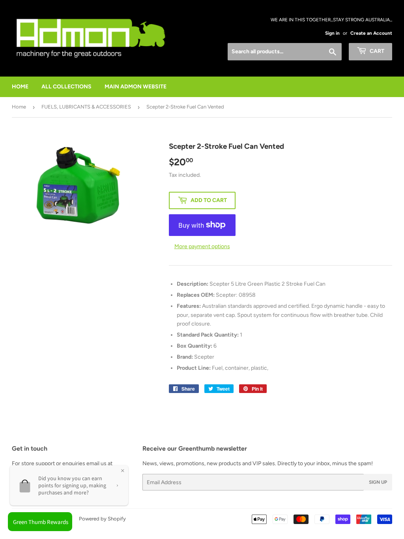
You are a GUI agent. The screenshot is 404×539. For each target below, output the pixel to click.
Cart (376, 51)
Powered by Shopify (102, 519)
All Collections (66, 86)
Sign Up (378, 482)
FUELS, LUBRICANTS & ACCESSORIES (86, 107)
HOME (20, 86)
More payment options (202, 246)
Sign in (332, 33)
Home (19, 107)
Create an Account (371, 33)
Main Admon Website (135, 86)
